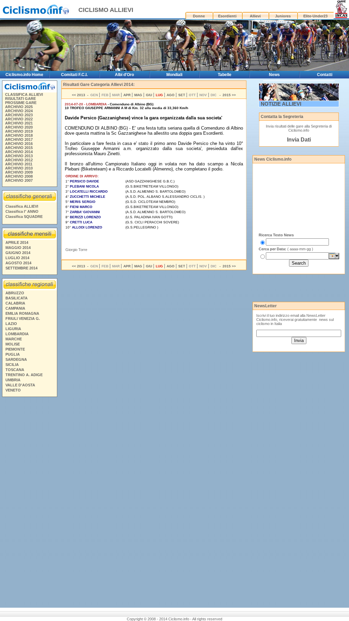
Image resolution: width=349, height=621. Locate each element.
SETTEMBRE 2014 (21, 268)
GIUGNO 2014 (17, 253)
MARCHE (13, 339)
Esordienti (227, 16)
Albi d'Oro (124, 74)
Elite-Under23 (315, 16)
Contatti (324, 74)
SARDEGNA (16, 359)
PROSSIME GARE (20, 103)
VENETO (13, 390)
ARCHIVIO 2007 (19, 180)
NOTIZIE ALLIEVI (281, 104)
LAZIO (11, 324)
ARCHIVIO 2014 (19, 152)
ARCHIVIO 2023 (19, 115)
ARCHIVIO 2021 (19, 123)
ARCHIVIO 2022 (19, 119)
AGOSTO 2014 (18, 263)
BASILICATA (16, 298)
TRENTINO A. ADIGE (24, 375)
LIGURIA (13, 329)
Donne (199, 16)
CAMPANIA (15, 308)
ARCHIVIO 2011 (18, 164)
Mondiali (174, 74)
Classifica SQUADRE (24, 217)
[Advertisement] (29, 503)
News (274, 74)
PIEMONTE (15, 349)
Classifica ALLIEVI (21, 206)
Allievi (255, 16)
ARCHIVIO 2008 (19, 176)
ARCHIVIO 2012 (19, 160)
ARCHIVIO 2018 (19, 135)
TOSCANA (14, 370)
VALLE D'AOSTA (20, 385)
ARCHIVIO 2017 (19, 139)
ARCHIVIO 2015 (19, 148)
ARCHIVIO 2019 (19, 131)
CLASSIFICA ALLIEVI (24, 94)
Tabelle (224, 74)
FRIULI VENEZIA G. (22, 318)
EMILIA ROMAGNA (22, 313)
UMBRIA (12, 380)
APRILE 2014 (16, 242)
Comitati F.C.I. (74, 74)
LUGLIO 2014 (17, 258)
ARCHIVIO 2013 (19, 156)
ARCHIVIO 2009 (19, 172)
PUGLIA (12, 354)
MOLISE (12, 344)
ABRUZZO (14, 293)
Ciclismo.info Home (24, 74)
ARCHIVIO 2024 (19, 111)
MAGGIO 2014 (18, 248)
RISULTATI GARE (20, 99)
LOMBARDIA (17, 334)
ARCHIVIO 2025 (19, 107)
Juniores (283, 16)
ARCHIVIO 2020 (19, 127)
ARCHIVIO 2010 (19, 168)
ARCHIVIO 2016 (19, 144)
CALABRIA (15, 303)
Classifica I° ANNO (22, 211)
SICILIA (12, 365)
